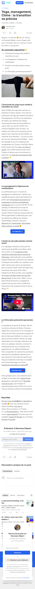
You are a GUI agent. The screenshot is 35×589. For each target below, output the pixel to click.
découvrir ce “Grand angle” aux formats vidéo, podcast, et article (16, 224)
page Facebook (12, 414)
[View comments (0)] (10, 33)
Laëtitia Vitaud (15, 510)
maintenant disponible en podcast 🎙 (15, 365)
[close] (29, 525)
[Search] (31, 495)
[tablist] (11, 471)
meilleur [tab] (5, 495)
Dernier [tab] (12, 495)
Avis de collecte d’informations (16, 570)
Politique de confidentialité (17, 572)
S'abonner (19, 3)
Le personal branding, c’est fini (13, 502)
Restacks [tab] (17, 471)
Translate (6, 8)
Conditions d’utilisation (13, 566)
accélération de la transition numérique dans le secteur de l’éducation (16, 254)
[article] (17, 507)
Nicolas (19, 417)
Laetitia (12, 417)
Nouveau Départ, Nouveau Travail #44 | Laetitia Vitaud (13, 506)
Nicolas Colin (10, 26)
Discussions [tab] (20, 495)
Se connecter (29, 3)
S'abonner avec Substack (19, 560)
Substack (6, 583)
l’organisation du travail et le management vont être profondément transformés (16, 202)
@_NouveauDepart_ (11, 411)
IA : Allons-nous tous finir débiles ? (12, 518)
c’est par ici (18, 406)
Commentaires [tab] (7, 471)
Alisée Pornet (25, 378)
